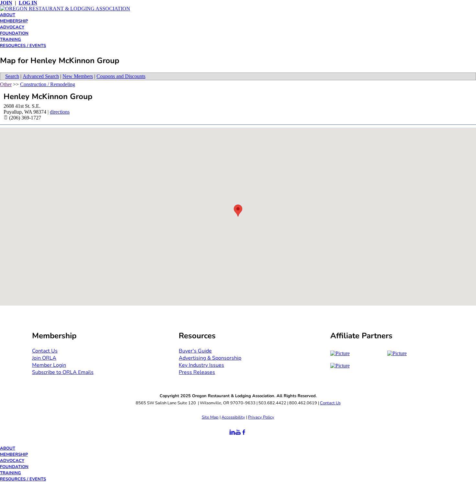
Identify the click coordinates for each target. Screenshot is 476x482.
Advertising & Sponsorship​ (210, 358)
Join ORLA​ (44, 358)
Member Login (49, 365)
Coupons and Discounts (120, 76)
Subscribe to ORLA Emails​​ (63, 372)
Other (6, 84)
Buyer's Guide (195, 350)
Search (12, 76)
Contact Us (330, 403)
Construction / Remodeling (47, 84)
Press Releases (197, 372)
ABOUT (7, 15)
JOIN (6, 3)
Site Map (210, 417)
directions (60, 112)
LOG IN (28, 3)
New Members (77, 76)
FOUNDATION (14, 33)
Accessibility (233, 417)
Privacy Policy (261, 417)
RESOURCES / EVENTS (23, 46)
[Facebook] (243, 432)
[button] (238, 211)
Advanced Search (41, 76)
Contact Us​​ (45, 350)
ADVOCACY (12, 27)
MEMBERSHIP (14, 21)
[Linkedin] (232, 432)
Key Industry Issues (201, 365)
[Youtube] (238, 432)
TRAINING (10, 39)
